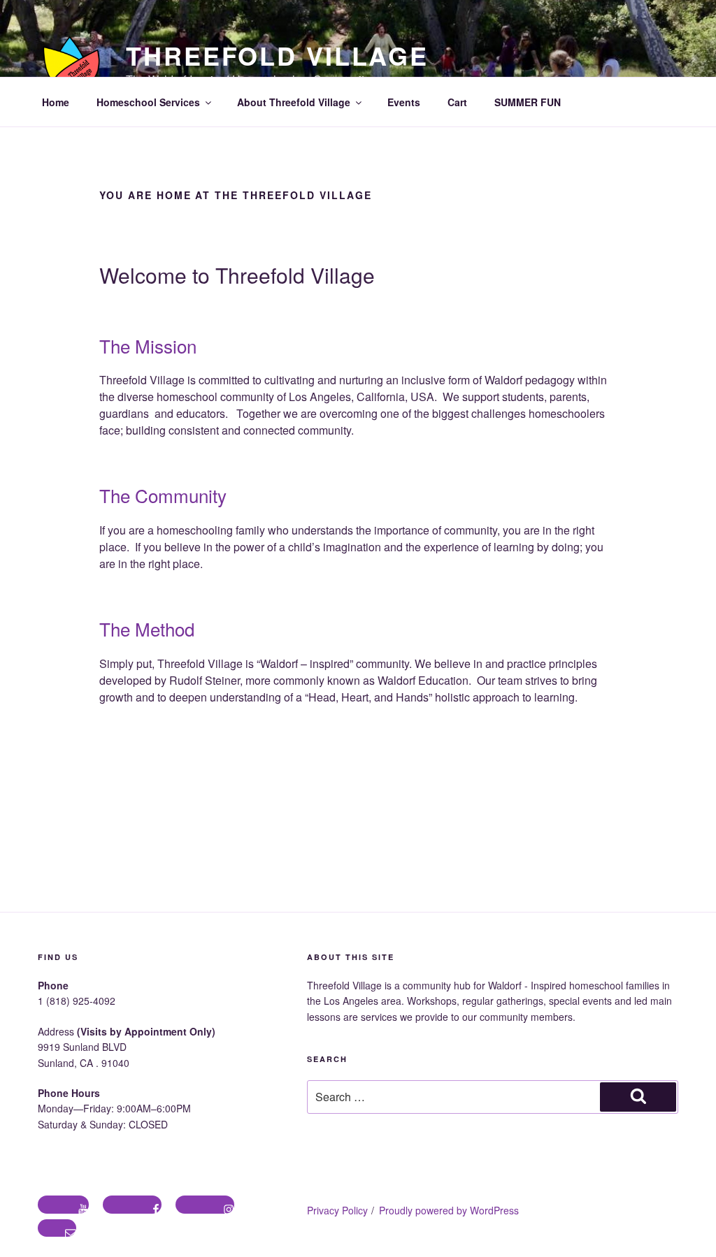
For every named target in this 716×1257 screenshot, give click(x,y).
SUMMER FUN (527, 102)
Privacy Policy (337, 1210)
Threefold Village (277, 55)
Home (55, 102)
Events (403, 102)
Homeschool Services (148, 102)
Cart (457, 102)
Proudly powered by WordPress (449, 1210)
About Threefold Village (293, 102)
